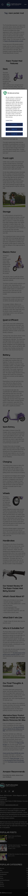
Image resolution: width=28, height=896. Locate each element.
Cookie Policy (9, 120)
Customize (14, 124)
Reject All (14, 129)
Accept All (14, 134)
